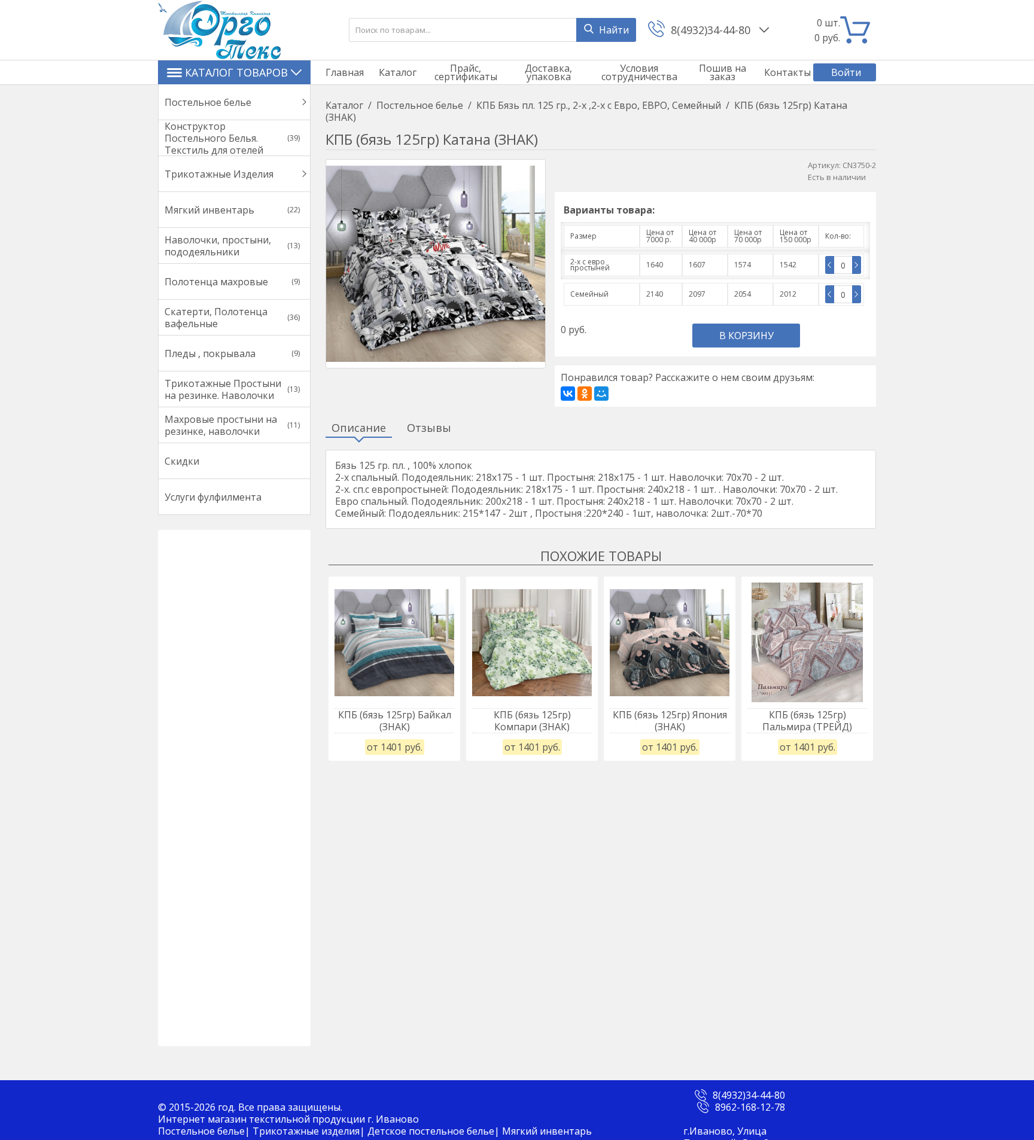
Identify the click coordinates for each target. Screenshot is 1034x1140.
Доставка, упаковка (548, 72)
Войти (846, 72)
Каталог (397, 72)
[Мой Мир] (601, 393)
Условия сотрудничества (639, 72)
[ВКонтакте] (568, 393)
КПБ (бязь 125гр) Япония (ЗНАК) (670, 720)
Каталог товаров (236, 72)
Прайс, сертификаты (465, 72)
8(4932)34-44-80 (712, 30)
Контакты (787, 72)
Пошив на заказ (722, 72)
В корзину (746, 335)
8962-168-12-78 (750, 1107)
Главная (345, 72)
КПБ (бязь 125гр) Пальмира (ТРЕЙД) (807, 720)
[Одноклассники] (584, 393)
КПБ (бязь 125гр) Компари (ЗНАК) (532, 720)
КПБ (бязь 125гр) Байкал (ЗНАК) (394, 720)
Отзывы (429, 428)
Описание (359, 428)
